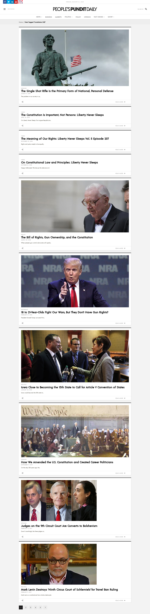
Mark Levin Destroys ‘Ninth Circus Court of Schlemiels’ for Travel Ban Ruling (69, 589)
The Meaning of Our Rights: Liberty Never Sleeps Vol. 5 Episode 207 (65, 138)
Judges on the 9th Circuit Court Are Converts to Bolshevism (59, 526)
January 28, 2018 (26, 390)
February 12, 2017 (26, 528)
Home (21, 22)
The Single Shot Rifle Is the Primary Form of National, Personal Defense (67, 91)
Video (23, 112)
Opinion (24, 88)
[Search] (145, 9)
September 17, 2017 (27, 465)
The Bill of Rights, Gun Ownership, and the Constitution (57, 237)
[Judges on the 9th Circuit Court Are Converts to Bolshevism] (75, 500)
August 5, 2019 (26, 93)
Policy (23, 234)
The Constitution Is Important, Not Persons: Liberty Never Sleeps (62, 115)
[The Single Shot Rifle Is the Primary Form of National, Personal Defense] (75, 57)
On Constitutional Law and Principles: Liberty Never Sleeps (59, 162)
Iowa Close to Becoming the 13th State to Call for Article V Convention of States (72, 387)
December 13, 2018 (27, 141)
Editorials (24, 309)
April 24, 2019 (25, 117)
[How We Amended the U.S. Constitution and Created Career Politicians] (75, 431)
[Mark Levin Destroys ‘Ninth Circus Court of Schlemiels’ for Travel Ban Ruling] (75, 564)
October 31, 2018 (26, 165)
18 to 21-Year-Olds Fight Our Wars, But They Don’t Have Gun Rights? (64, 312)
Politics (23, 384)
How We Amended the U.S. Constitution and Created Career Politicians (67, 462)
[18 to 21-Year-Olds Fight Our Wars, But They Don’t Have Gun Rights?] (75, 281)
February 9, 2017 (26, 592)
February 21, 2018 (26, 315)
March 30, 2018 (26, 240)
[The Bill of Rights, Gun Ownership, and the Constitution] (75, 206)
